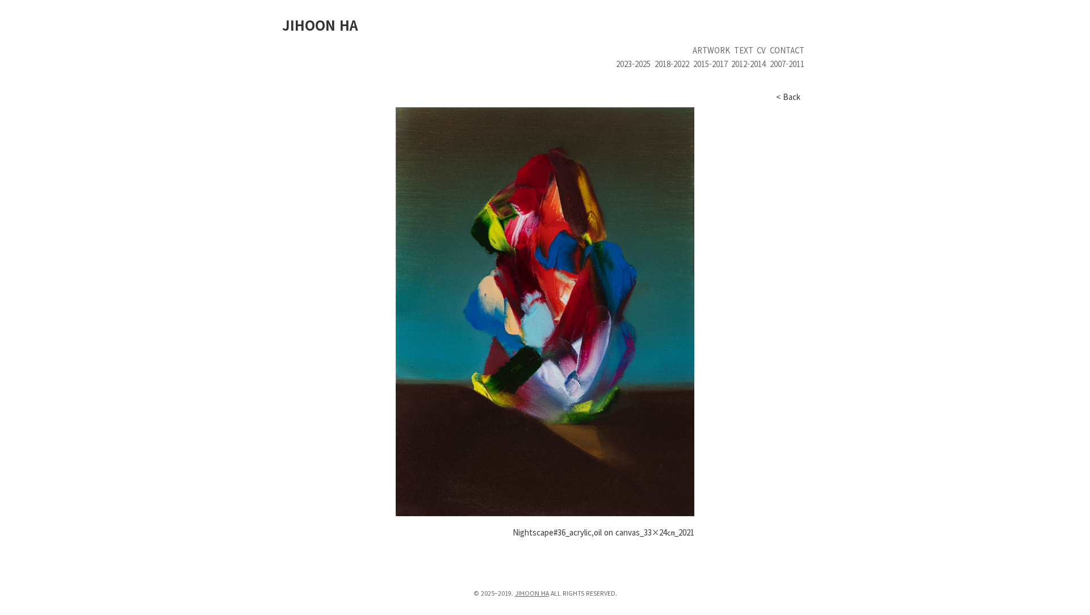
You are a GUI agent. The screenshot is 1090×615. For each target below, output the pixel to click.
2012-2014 (748, 63)
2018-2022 (672, 63)
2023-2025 (633, 63)
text (743, 50)
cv (761, 50)
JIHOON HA (320, 25)
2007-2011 (787, 63)
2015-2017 (710, 63)
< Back (788, 96)
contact (787, 50)
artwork (711, 50)
